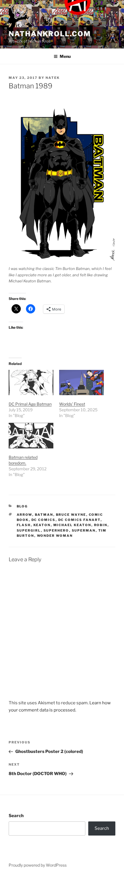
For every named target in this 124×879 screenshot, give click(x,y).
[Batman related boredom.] (31, 435)
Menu (65, 56)
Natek (53, 78)
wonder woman (55, 536)
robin (101, 525)
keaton (42, 525)
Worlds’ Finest (72, 404)
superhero (56, 530)
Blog (22, 506)
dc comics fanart (79, 520)
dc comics (43, 520)
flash (24, 525)
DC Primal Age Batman (30, 404)
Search (16, 815)
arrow (24, 515)
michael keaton (72, 525)
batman (44, 515)
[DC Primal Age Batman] (31, 382)
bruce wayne (71, 515)
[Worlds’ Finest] (81, 382)
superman (84, 530)
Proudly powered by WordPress (38, 865)
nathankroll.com (50, 34)
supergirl (29, 530)
